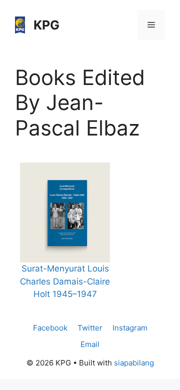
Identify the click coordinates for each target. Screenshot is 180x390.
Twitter (90, 327)
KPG (47, 25)
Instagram (130, 327)
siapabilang (134, 363)
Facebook (50, 327)
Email (90, 344)
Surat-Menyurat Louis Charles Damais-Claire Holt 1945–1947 (65, 281)
